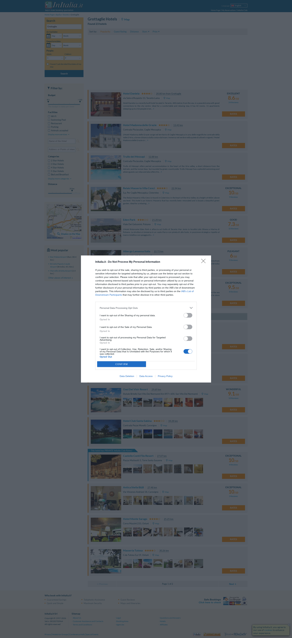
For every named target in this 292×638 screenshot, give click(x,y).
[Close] (204, 262)
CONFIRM (121, 364)
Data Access (146, 376)
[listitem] (146, 308)
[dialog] (146, 319)
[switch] (188, 315)
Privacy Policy (165, 376)
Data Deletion (127, 376)
